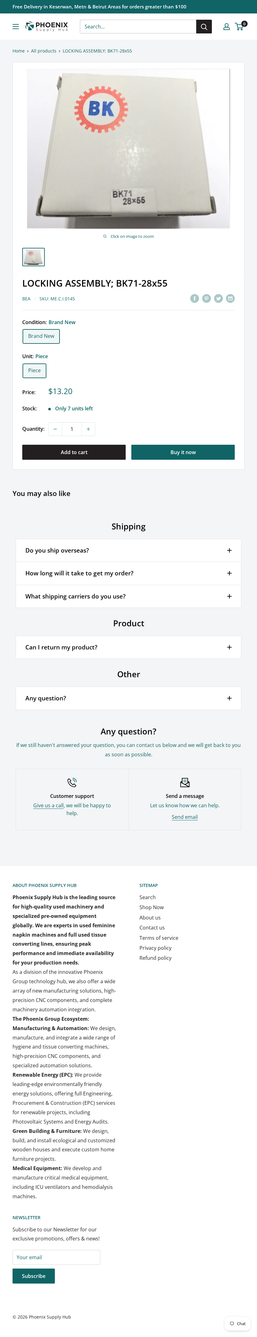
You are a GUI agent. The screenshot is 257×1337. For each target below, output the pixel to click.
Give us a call (48, 805)
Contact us (152, 927)
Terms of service (158, 937)
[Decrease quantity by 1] (55, 429)
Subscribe (33, 1276)
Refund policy (155, 957)
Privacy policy (155, 947)
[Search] (204, 26)
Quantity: (33, 428)
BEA (26, 299)
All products (43, 51)
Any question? (45, 698)
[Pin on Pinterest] (206, 298)
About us (150, 917)
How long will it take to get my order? (79, 573)
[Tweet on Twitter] (218, 298)
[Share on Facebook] (194, 298)
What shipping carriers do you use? (75, 596)
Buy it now (183, 452)
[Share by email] (230, 298)
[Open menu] (16, 26)
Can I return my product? (61, 647)
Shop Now (151, 907)
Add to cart (74, 452)
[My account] (226, 26)
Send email (185, 817)
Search (147, 897)
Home (19, 51)
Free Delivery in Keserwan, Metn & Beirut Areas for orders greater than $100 (99, 6)
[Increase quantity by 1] (88, 429)
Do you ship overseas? (57, 550)
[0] (239, 26)
